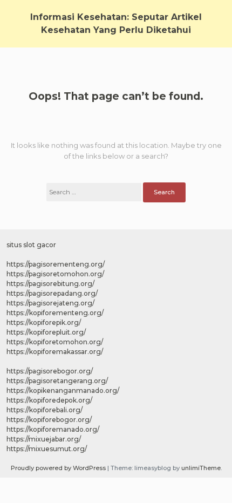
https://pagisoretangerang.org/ (57, 381)
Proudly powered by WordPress (59, 468)
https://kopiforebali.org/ (44, 410)
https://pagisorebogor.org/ (49, 371)
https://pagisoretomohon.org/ (55, 274)
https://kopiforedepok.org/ (49, 400)
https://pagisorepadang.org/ (52, 293)
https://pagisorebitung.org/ (50, 284)
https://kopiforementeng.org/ (55, 313)
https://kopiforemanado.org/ (52, 429)
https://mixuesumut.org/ (46, 449)
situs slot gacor (31, 245)
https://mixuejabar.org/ (43, 439)
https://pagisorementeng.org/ (55, 264)
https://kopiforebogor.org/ (49, 420)
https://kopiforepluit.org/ (46, 332)
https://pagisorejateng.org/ (50, 303)
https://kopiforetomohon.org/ (54, 342)
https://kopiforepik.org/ (43, 322)
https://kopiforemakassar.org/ (54, 352)
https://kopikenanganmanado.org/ (62, 390)
